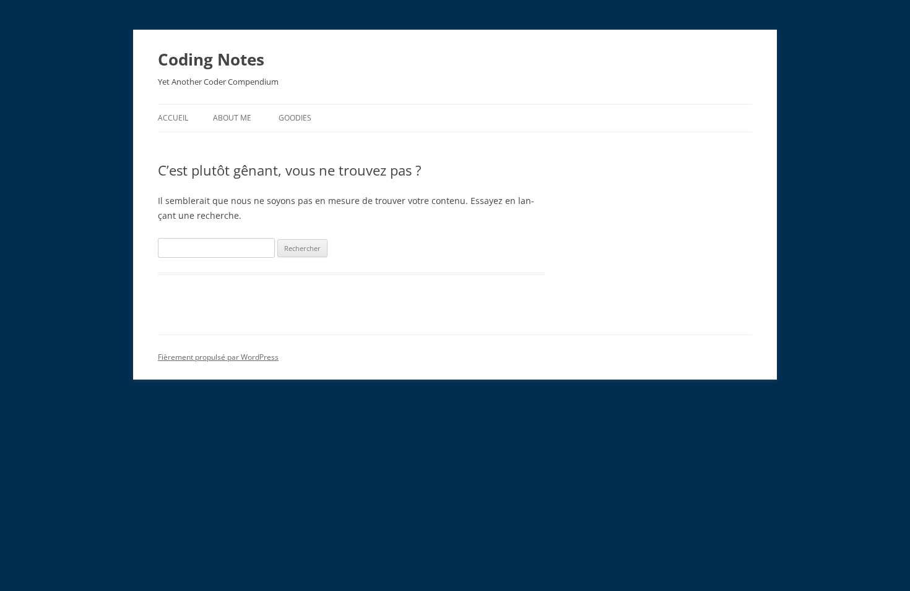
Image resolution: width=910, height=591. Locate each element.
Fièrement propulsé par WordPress (218, 357)
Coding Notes (211, 59)
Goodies (295, 118)
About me (232, 118)
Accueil (173, 118)
